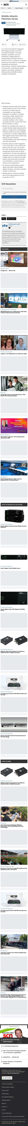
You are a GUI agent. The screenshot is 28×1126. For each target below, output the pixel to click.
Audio (9, 8)
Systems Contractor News (13, 23)
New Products (11, 219)
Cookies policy (5, 1093)
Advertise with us (6, 1100)
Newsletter (23, 44)
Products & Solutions (6, 12)
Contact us (4, 1106)
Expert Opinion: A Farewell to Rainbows (12, 1062)
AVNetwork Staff (12, 22)
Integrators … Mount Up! (11, 1057)
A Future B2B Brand (7, 1113)
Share (5, 44)
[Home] (14, 1)
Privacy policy (5, 1090)
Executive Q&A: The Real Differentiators (11, 1040)
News (3, 23)
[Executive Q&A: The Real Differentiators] (14, 1036)
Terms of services (19, 201)
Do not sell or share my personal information (13, 1116)
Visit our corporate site (13, 1073)
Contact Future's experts (8, 1087)
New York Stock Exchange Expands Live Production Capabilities (14, 1051)
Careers (4, 1110)
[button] (2, 4)
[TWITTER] (10, 228)
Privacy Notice (21, 202)
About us (4, 1103)
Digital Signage (19, 8)
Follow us (16, 44)
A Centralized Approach (10, 1046)
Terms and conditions (7, 1084)
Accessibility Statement (7, 1097)
